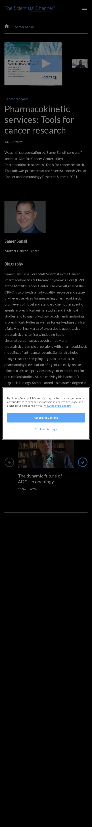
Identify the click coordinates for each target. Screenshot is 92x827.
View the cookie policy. (57, 405)
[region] (46, 413)
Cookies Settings (46, 429)
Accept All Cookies (46, 417)
